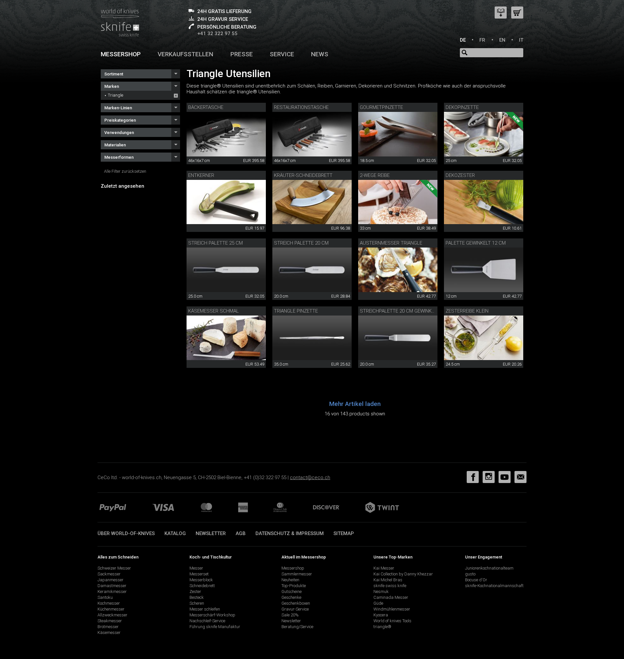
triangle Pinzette (296, 311)
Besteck (196, 597)
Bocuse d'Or (476, 579)
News (319, 54)
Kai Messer (383, 568)
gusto (470, 574)
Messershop (121, 54)
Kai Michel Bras (387, 579)
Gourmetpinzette (381, 107)
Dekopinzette (462, 107)
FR (482, 40)
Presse (241, 54)
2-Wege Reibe (375, 175)
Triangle (115, 95)
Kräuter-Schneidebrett (303, 175)
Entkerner (201, 175)
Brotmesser (108, 626)
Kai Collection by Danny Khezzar (403, 574)
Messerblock (201, 579)
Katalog (175, 533)
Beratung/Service (297, 626)
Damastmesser (112, 585)
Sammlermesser (296, 574)
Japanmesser (111, 579)
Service (282, 54)
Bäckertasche (205, 107)
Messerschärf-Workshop (212, 614)
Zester (195, 591)
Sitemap (343, 533)
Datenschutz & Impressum (289, 533)
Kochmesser (109, 603)
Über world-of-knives (126, 533)
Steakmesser (110, 620)
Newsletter (211, 533)
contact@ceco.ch (310, 477)
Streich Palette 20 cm (301, 243)
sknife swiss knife (389, 585)
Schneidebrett (202, 585)
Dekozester (460, 175)
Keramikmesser (112, 591)
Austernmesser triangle (391, 243)
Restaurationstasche (301, 107)
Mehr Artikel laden (355, 404)
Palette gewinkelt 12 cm (476, 243)
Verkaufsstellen (185, 54)
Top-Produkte (293, 585)
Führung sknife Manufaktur (214, 626)
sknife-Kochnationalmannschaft (494, 585)
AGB (241, 533)
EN (502, 40)
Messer (196, 568)
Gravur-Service (295, 609)
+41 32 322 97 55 (217, 33)
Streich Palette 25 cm (215, 243)
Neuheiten (290, 579)
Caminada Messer (390, 597)
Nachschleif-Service (207, 620)
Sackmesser (109, 574)
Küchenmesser (111, 609)
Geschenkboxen (295, 603)
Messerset (199, 574)
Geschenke (291, 597)
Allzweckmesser (112, 614)
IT (521, 40)
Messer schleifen (204, 609)
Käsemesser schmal (213, 311)
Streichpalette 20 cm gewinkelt (399, 311)
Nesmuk (381, 591)
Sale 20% (290, 614)
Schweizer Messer (114, 568)
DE (463, 40)
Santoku (105, 597)
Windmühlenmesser (391, 609)
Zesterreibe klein (467, 311)
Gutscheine (291, 591)
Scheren (196, 603)
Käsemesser (109, 632)
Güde (378, 603)
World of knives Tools (392, 620)
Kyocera (380, 614)
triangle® (382, 626)
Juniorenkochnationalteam (489, 568)
